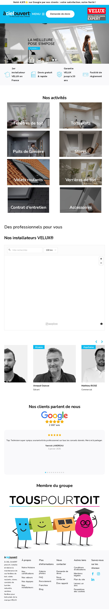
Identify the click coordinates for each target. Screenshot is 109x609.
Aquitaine (88, 347)
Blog (41, 589)
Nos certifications (28, 573)
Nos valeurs (27, 578)
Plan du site (79, 580)
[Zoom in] (101, 259)
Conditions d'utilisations (80, 569)
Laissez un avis (79, 585)
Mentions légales (78, 575)
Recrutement (45, 581)
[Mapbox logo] (51, 324)
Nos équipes (27, 582)
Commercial (86, 389)
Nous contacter (60, 578)
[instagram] (98, 573)
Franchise (43, 585)
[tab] (45, 472)
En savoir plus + (34, 48)
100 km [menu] (49, 250)
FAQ (41, 577)
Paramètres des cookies (79, 591)
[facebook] (92, 573)
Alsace (39, 347)
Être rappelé (62, 583)
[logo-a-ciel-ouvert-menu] (17, 11)
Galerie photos (42, 572)
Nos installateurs (27, 587)
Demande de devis (62, 572)
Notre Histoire (28, 568)
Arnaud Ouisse (41, 385)
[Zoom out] (101, 263)
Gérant (36, 389)
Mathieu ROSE (89, 385)
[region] (74, 290)
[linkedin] (92, 579)
